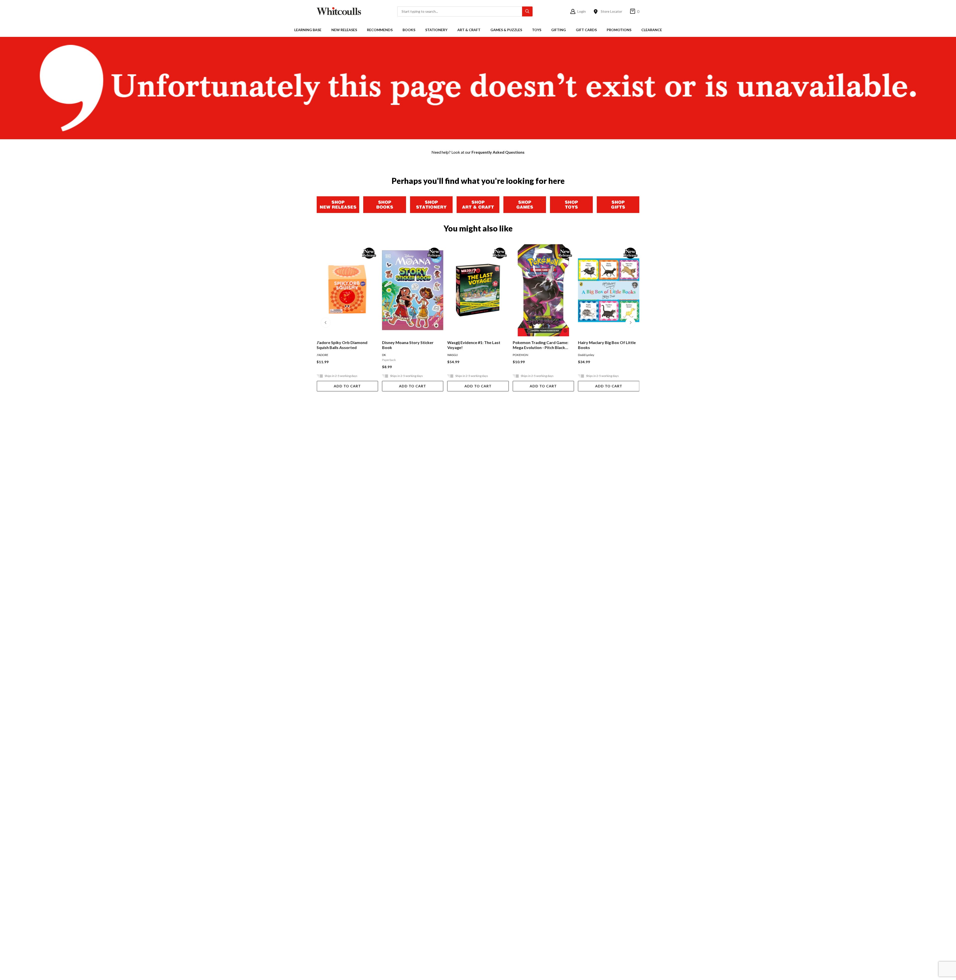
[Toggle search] (527, 11)
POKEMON (520, 355)
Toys (536, 30)
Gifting (558, 30)
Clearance (651, 30)
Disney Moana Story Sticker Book (407, 345)
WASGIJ (452, 355)
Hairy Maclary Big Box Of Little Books (607, 345)
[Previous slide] (326, 323)
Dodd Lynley (586, 355)
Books (409, 30)
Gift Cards (586, 30)
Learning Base (307, 30)
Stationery (436, 30)
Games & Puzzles (506, 30)
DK (384, 355)
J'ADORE (322, 355)
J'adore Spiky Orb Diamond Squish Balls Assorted (342, 345)
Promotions (619, 30)
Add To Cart (347, 386)
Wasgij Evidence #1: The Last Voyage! (473, 345)
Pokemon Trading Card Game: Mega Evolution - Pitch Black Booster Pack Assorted (540, 345)
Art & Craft (468, 30)
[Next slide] (630, 323)
